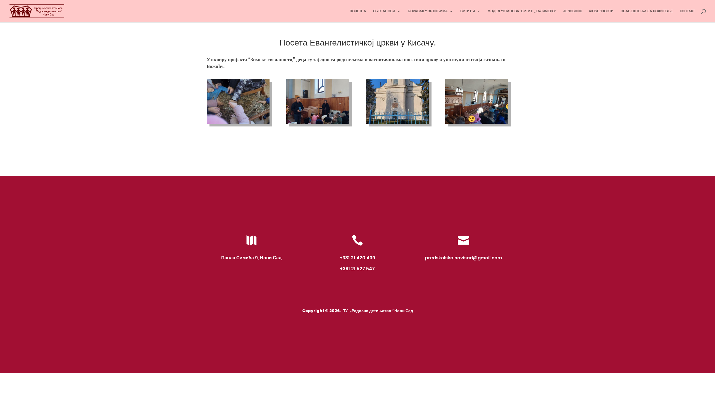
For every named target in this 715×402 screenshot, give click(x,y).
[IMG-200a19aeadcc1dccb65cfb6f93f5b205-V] (317, 123)
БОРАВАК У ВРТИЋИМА (428, 11)
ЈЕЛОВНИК (572, 11)
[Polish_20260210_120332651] (476, 123)
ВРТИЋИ (467, 11)
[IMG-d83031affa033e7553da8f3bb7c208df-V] (397, 123)
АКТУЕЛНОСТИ (601, 11)
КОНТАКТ (687, 11)
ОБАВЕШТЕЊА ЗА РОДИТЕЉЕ (647, 11)
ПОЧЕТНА (358, 11)
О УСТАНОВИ (384, 11)
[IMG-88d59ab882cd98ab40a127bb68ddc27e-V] (238, 123)
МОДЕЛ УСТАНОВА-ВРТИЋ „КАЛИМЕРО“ (522, 11)
